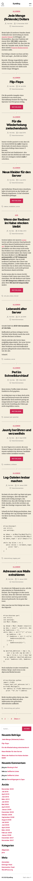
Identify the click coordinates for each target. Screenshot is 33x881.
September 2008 (8, 817)
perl (11, 417)
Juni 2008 (5, 825)
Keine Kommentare (17, 26)
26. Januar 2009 (22, 485)
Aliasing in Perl (12, 767)
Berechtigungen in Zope (16, 779)
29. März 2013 (22, 231)
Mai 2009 (5, 804)
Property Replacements (19, 48)
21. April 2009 (22, 438)
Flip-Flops (16, 82)
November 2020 (8, 789)
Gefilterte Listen (13, 771)
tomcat (16, 296)
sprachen (16, 417)
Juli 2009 (5, 802)
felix (11, 23)
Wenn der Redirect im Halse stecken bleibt (16, 223)
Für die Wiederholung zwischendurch (16, 124)
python (18, 708)
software (14, 464)
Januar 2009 (6, 809)
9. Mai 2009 (22, 380)
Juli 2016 (5, 791)
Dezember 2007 (8, 838)
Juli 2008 (5, 822)
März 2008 (6, 830)
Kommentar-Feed (8, 867)
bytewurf (6, 417)
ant (3, 246)
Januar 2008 (6, 835)
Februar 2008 (7, 833)
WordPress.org (7, 870)
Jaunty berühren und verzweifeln (16, 431)
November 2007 (8, 840)
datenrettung (8, 558)
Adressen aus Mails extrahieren (16, 573)
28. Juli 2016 (22, 86)
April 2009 (6, 807)
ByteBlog (16, 4)
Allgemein (16, 11)
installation (12, 206)
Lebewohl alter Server (16, 310)
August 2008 (6, 820)
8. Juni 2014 (22, 180)
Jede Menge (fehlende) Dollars (16, 17)
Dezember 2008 (8, 812)
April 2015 (5, 794)
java (16, 215)
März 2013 (5, 799)
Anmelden (5, 862)
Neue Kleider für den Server (16, 173)
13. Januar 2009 (22, 579)
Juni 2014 (5, 797)
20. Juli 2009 (22, 317)
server (18, 206)
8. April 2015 (22, 133)
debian (6, 206)
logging (15, 558)
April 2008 (6, 827)
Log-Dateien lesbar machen (16, 479)
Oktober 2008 (7, 815)
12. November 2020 (22, 23)
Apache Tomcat (7, 37)
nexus (24, 240)
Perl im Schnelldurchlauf (16, 374)
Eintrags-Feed (7, 865)
